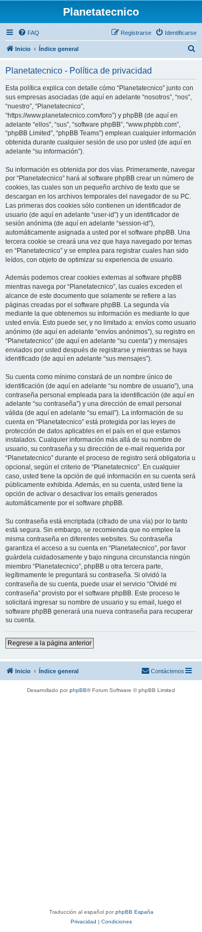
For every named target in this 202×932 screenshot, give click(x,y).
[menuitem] (28, 32)
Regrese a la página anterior (50, 643)
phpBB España (134, 912)
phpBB (78, 690)
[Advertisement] (101, 801)
